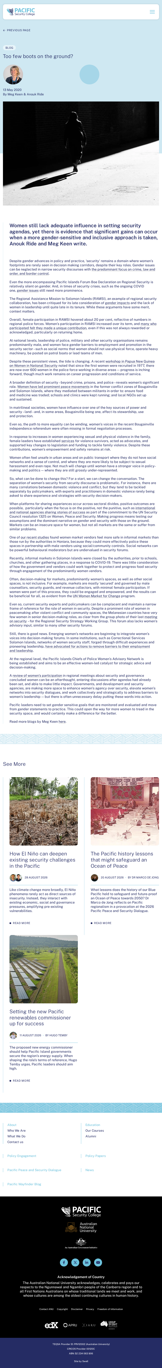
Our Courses (94, 1130)
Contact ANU (46, 1309)
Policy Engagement (21, 1156)
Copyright (62, 1309)
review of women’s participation (37, 676)
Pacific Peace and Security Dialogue (34, 1170)
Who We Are (16, 1130)
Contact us (15, 1142)
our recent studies (35, 537)
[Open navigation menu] (152, 11)
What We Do (16, 1136)
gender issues (28, 290)
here (62, 722)
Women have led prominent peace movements (53, 387)
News (89, 1170)
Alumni (90, 1136)
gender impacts (117, 303)
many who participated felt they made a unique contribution (83, 326)
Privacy (90, 1309)
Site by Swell (81, 1361)
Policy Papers (95, 1156)
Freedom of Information (110, 1309)
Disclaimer (77, 1309)
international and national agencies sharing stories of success (82, 510)
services (67, 441)
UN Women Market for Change (96, 596)
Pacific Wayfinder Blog (24, 1184)
